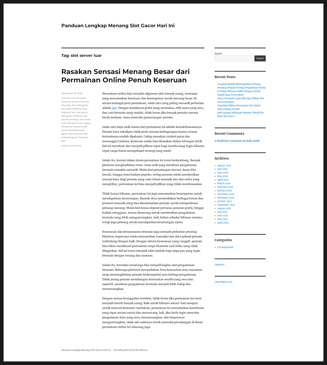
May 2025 (222, 219)
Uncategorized (225, 247)
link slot (65, 98)
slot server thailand (71, 126)
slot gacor (82, 112)
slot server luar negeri (79, 123)
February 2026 (225, 187)
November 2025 (226, 197)
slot (114, 108)
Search (218, 53)
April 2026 (223, 179)
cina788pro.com (223, 281)
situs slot (66, 105)
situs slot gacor (80, 105)
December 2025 (225, 194)
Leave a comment (71, 145)
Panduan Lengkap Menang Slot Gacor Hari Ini (118, 25)
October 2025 (224, 201)
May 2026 (222, 176)
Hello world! (253, 140)
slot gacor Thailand (71, 115)
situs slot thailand (71, 108)
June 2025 (222, 215)
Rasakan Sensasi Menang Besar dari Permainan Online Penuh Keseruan (125, 75)
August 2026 (224, 165)
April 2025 (223, 222)
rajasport (219, 264)
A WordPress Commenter (228, 140)
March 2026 (224, 183)
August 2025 (224, 208)
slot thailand (76, 133)
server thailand (80, 101)
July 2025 (222, 212)
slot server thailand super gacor (74, 130)
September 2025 (226, 204)
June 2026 (222, 172)
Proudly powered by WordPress (131, 350)
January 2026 (224, 190)
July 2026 (222, 169)
